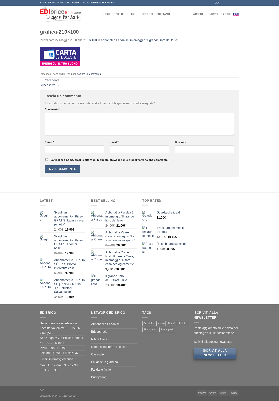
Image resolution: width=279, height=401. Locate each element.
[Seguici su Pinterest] (233, 3)
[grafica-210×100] (60, 56)
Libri (133, 14)
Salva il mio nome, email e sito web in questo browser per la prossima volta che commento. (109, 159)
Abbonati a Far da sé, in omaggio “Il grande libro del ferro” (139, 40)
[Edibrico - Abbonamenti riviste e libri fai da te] (66, 14)
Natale (161, 323)
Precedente (49, 80)
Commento (52, 109)
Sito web (180, 141)
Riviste (119, 14)
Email (114, 141)
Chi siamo (163, 14)
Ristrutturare (150, 329)
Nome (49, 141)
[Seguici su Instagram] (226, 3)
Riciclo (182, 323)
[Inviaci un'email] (230, 3)
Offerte (148, 14)
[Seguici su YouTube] (237, 3)
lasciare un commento (88, 73)
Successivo (49, 85)
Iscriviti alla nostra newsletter (213, 341)
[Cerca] (99, 14)
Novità (171, 323)
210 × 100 (90, 40)
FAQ (216, 2)
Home (107, 14)
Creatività (148, 323)
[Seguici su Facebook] (223, 3)
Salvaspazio (167, 329)
